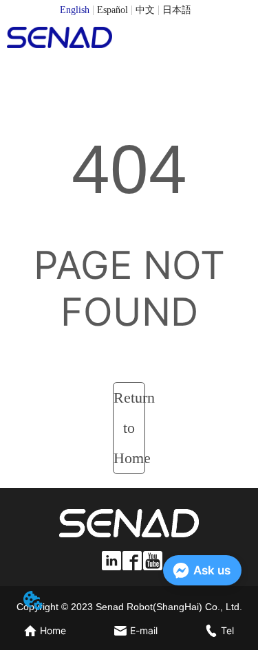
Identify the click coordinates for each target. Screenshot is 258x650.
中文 (145, 10)
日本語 (176, 10)
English (74, 10)
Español (112, 10)
